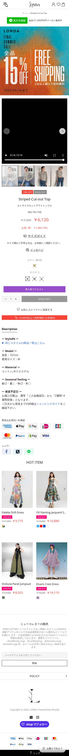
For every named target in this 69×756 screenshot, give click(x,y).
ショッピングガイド (48, 403)
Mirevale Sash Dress (25, 584)
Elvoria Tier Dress (58, 584)
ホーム (25, 13)
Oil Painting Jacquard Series (51, 512)
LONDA (34, 4)
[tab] (9, 329)
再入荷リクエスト (34, 289)
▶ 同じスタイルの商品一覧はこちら (23, 343)
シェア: (5, 445)
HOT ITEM (34, 462)
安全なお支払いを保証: (13, 420)
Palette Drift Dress (13, 512)
